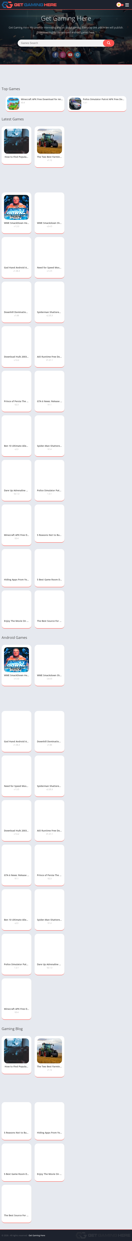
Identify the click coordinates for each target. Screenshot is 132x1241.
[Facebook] (55, 54)
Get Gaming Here (37, 1235)
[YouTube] (70, 54)
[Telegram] (77, 54)
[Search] (108, 43)
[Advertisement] (66, 75)
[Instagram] (63, 54)
